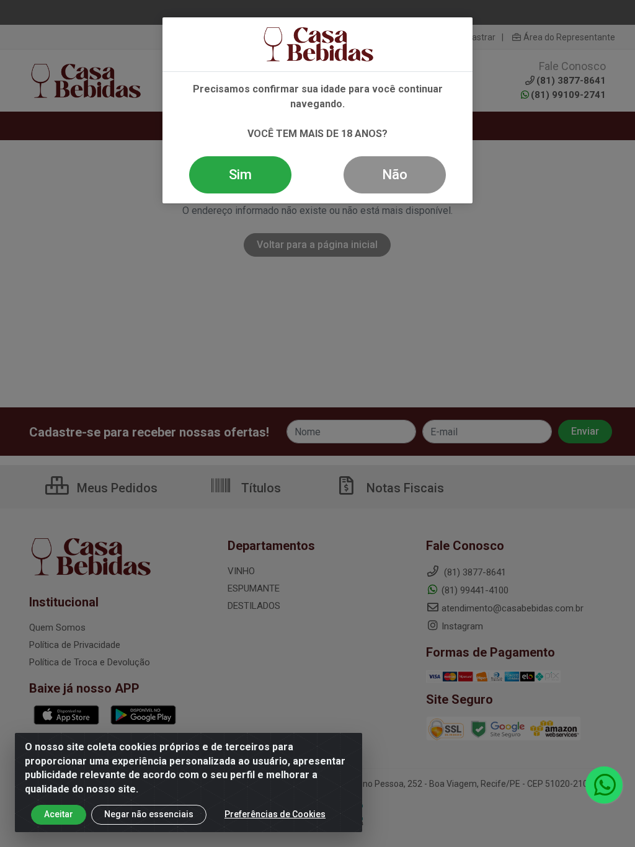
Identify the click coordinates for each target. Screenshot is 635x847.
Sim (240, 174)
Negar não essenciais (148, 814)
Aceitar (58, 814)
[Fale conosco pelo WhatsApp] (604, 785)
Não (394, 174)
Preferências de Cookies (275, 814)
